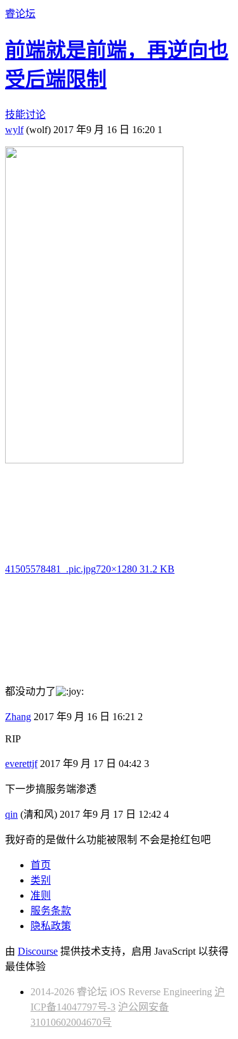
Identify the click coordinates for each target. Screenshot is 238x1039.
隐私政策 (50, 925)
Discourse (38, 951)
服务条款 (50, 910)
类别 (40, 880)
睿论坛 (20, 13)
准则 (40, 895)
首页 (40, 865)
